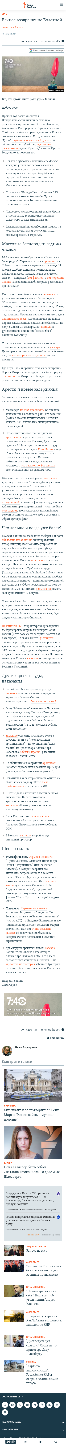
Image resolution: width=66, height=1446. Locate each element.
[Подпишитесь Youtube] (27, 1405)
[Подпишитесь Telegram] (35, 1405)
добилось (11, 693)
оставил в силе (40, 816)
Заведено (12, 735)
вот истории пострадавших (29, 355)
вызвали (32, 658)
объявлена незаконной (17, 540)
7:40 (4, 14)
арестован (49, 763)
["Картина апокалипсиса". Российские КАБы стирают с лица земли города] (14, 1366)
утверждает (9, 510)
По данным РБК (12, 626)
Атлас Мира (32, 1262)
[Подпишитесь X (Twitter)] (20, 1405)
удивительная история (20, 964)
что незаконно (30, 465)
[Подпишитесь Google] (5, 1405)
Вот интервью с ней (43, 701)
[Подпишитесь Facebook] (12, 1405)
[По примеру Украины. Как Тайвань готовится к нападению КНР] (14, 1316)
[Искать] (56, 1442)
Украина (10, 1105)
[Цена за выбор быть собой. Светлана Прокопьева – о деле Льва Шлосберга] (33, 1142)
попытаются (44, 589)
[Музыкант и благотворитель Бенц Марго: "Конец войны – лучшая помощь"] (33, 1085)
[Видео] (41, 1442)
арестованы (13, 437)
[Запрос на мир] (14, 1250)
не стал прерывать (32, 410)
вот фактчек (35, 278)
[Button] (29, 41)
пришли (46, 327)
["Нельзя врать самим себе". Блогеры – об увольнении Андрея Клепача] (14, 1291)
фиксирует (46, 638)
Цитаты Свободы (35, 1287)
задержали (50, 478)
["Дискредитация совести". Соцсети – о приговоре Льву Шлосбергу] (14, 1341)
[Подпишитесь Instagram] (42, 1405)
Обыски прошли (30, 752)
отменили (8, 376)
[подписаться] (5, 1412)
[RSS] (49, 1405)
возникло (50, 294)
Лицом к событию (36, 1246)
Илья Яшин (45, 449)
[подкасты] (26, 1442)
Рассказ (50, 948)
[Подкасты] (57, 1405)
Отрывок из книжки (34, 908)
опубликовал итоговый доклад (31, 140)
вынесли (25, 835)
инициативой (11, 502)
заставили (12, 805)
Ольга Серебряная (12, 27)
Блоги (8, 1163)
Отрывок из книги (41, 857)
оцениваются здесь (14, 319)
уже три (55, 347)
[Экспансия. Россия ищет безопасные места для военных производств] (14, 1266)
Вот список (48, 465)
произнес (50, 261)
